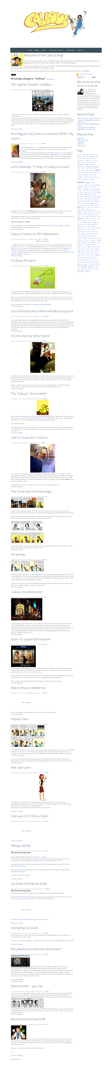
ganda (78, 205)
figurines (96, 200)
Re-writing (18, 554)
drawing (99, 192)
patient (79, 235)
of (90, 231)
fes (78, 200)
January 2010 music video (22, 897)
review (99, 240)
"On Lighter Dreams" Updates (31, 84)
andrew (91, 156)
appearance (80, 160)
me (78, 224)
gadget (92, 203)
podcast (79, 238)
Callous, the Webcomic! (27, 592)
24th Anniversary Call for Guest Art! (89, 118)
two (97, 260)
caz (100, 172)
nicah (85, 231)
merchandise (89, 224)
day (87, 190)
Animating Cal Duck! (24, 928)
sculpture (88, 246)
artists (95, 160)
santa (85, 244)
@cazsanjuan (21, 871)
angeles (96, 156)
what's (97, 266)
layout (78, 220)
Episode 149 (40, 245)
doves (94, 192)
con (86, 185)
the (99, 258)
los (97, 220)
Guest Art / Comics (56, 50)
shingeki (79, 249)
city (96, 177)
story (82, 253)
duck (86, 194)
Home (30, 50)
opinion (83, 233)
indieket (90, 211)
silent (91, 249)
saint (78, 244)
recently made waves (33, 155)
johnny (89, 214)
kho (90, 216)
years (94, 268)
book (78, 168)
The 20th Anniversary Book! (86, 127)
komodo (91, 218)
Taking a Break (20, 845)
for (100, 201)
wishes (79, 268)
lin (86, 220)
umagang (82, 262)
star (95, 251)
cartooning (95, 172)
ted (84, 258)
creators (97, 189)
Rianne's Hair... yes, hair (27, 986)
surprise (79, 257)
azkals (93, 162)
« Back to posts (15, 1059)
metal (95, 224)
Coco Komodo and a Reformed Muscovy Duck (42, 311)
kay (87, 216)
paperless (96, 233)
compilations (80, 185)
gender (83, 205)
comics (87, 182)
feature (90, 198)
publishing (79, 240)
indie (85, 211)
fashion (79, 198)
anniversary (92, 158)
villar (99, 264)
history (40, 213)
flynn (92, 201)
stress (91, 253)
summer (97, 255)
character (94, 174)
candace (83, 172)
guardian (96, 205)
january (79, 214)
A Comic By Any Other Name (30, 336)
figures (91, 200)
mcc (98, 222)
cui (78, 190)
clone (99, 177)
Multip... (49, 304)
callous (98, 170)
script (84, 246)
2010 (78, 271)
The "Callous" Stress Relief (28, 393)
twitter (94, 260)
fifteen (86, 200)
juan (78, 216)
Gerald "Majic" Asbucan (52, 153)
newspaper (80, 231)
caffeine (83, 170)
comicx (93, 182)
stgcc (98, 251)
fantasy (99, 196)
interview (90, 213)
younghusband (80, 269)
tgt (92, 258)
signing (87, 249)
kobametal (94, 216)
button (78, 170)
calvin (78, 172)
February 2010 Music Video (29, 816)
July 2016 (80, 144)
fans (95, 196)
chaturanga (86, 176)
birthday (88, 166)
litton (89, 220)
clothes (79, 179)
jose (93, 214)
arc (85, 160)
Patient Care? (20, 719)
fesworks (82, 200)
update (97, 262)
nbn (91, 229)
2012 (86, 271)
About (44, 50)
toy (90, 260)
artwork (79, 162)
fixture (83, 201)
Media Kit (80, 50)
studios (79, 255)
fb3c (83, 198)
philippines (93, 235)
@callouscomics (20, 866)
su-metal (87, 255)
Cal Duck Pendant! (23, 260)
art (88, 160)
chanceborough (87, 174)
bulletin (95, 168)
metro (79, 226)
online (78, 233)
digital (98, 190)
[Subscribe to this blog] (78, 74)
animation (85, 158)
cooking (85, 187)
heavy (78, 209)
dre (78, 194)
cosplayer (79, 189)
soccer (87, 251)
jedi (83, 214)
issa (95, 213)
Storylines (70, 50)
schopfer (79, 246)
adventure (85, 154)
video (95, 264)
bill (84, 166)
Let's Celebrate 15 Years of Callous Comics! (40, 167)
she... (94, 248)
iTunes (66, 250)
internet (85, 213)
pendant (84, 235)
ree (87, 240)
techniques (80, 258)
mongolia (79, 227)
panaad (91, 233)
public (99, 238)
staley (91, 251)
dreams (82, 194)
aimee (97, 154)
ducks (90, 194)
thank (95, 258)
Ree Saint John (21, 767)
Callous (46, 89)
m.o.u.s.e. (79, 222)
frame (78, 203)
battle (95, 164)
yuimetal (87, 269)
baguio (91, 164)
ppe (86, 238)
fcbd (86, 198)
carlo (90, 172)
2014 (90, 271)
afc (90, 154)
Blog (37, 50)
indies (95, 211)
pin (95, 237)
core (89, 187)
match (89, 222)
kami (84, 216)
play (98, 237)
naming (87, 229)
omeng (93, 231)
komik (99, 216)
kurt (95, 218)
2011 (82, 271)
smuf (83, 251)
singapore (96, 249)
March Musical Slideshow (28, 688)
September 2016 (83, 140)
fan (92, 196)
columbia (92, 179)
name (83, 229)
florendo (88, 201)
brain (86, 168)
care (87, 172)
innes (99, 211)
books (82, 168)
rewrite (79, 242)
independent (80, 211)
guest (79, 207)
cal (87, 170)
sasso (88, 244)
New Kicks (39, 574)
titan (78, 260)
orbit (87, 233)
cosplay (93, 187)
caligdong (91, 170)
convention (96, 185)
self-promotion (81, 248)
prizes (89, 238)
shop (83, 249)
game (96, 203)
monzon (85, 227)
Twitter (64, 864)
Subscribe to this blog (86, 74)
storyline (86, 253)
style (83, 255)
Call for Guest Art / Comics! (29, 437)
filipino (79, 201)
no (88, 231)
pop (83, 238)
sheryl (97, 248)
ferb (99, 198)
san (82, 244)
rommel (92, 242)
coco (88, 179)
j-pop (98, 213)
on (96, 231)
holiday (87, 209)
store (78, 253)
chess (91, 176)
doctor (82, 192)
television (88, 258)
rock (88, 242)
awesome (88, 162)
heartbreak (96, 207)
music (79, 229)
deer (90, 190)
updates (79, 264)
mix (89, 226)
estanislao (80, 196)
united (87, 262)
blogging (97, 166)
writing (90, 268)
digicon (94, 190)
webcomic (84, 266)
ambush (79, 156)
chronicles (91, 177)
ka (81, 216)
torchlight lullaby (85, 260)
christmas (85, 177)
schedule (93, 244)
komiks (86, 218)
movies (93, 227)
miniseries (84, 226)
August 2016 (81, 142)
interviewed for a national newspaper (31, 416)
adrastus (79, 154)
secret (98, 246)
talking (84, 257)
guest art (84, 207)
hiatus (83, 209)
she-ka (90, 248)
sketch (79, 251)
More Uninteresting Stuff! (28, 1019)
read (84, 240)
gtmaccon (90, 205)
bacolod (86, 164)
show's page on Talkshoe (33, 250)
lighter (83, 220)
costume (92, 189)
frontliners (87, 203)
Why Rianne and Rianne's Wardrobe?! (36, 949)
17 (94, 269)
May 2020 (81, 138)
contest (90, 185)
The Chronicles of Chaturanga (31, 491)
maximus (94, 222)
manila (85, 222)
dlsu (78, 192)
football (97, 201)
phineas (85, 237)
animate (79, 158)
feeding (95, 198)
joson (96, 214)
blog (92, 166)
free (82, 203)
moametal (93, 226)
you (98, 268)
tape (91, 257)
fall (89, 196)
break (90, 168)
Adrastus (14, 248)
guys (89, 207)
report (94, 240)
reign (90, 240)
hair (92, 207)
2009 (97, 269)
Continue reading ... (17, 129)
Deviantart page (38, 304)
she (86, 248)
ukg (78, 262)
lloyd (94, 220)
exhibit (85, 196)
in (93, 209)
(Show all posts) (51, 79)
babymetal (80, 164)
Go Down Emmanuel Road (29, 883)
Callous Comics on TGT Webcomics (35, 234)
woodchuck (84, 268)
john (86, 214)
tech (94, 257)
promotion (94, 238)
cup (80, 190)
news (94, 229)
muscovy (98, 227)
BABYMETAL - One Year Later (87, 129)
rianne (84, 242)
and (83, 156)
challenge (79, 174)
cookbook (79, 187)
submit (92, 255)
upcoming (92, 262)
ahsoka (93, 154)
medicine (82, 224)
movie (89, 227)
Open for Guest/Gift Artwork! (30, 639)
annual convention (37, 860)
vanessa (86, 264)
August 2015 (81, 145)
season (94, 246)
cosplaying (86, 189)
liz (91, 220)
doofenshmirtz (88, 192)
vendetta (91, 264)
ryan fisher (98, 242)
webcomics (91, 266)
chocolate (79, 177)
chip (95, 176)
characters (80, 176)
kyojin (98, 218)
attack (83, 162)
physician (90, 237)
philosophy (80, 237)
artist (91, 160)
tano (88, 257)
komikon (80, 218)
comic (80, 182)
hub (91, 209)
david (83, 190)
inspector (79, 213)
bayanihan (79, 166)
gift (86, 205)
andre (87, 156)
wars (78, 266)
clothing (84, 179)
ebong (93, 194)
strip (95, 253)
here (15, 940)
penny (88, 235)
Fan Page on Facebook (23, 919)
